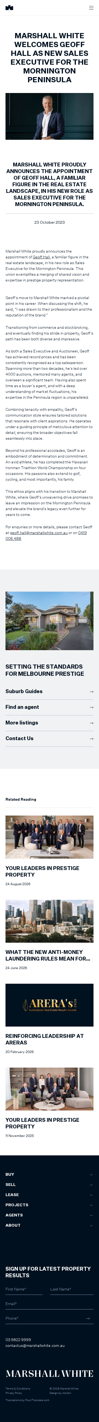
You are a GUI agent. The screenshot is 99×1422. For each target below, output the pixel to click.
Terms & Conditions (18, 1388)
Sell (11, 1185)
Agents (14, 1215)
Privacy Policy (14, 1392)
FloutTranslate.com (37, 1400)
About (13, 1225)
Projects (17, 1205)
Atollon (66, 1392)
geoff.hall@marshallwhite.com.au (39, 532)
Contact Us (20, 738)
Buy (10, 1175)
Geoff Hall (41, 257)
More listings (22, 723)
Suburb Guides (24, 691)
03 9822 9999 (18, 1339)
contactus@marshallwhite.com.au (35, 1345)
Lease (12, 1195)
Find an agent (22, 707)
